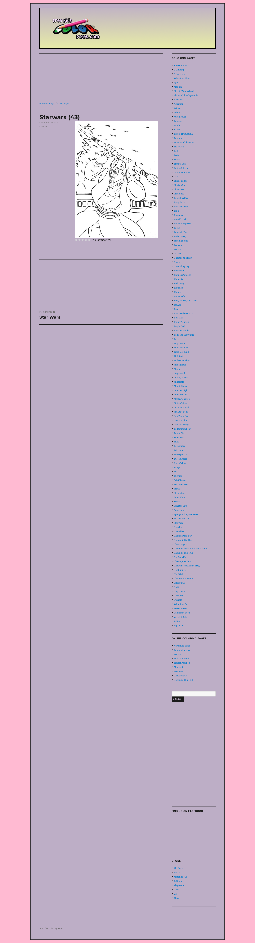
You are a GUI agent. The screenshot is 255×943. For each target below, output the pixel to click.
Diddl (176, 211)
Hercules (178, 288)
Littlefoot (178, 356)
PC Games (179, 881)
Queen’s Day (180, 463)
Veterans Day (180, 608)
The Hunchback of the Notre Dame (190, 548)
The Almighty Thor (183, 540)
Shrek (177, 489)
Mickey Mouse (181, 377)
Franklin (178, 245)
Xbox (176, 898)
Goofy (177, 262)
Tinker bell (179, 583)
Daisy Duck (179, 202)
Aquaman (178, 104)
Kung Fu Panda (181, 330)
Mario (177, 369)
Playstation (179, 885)
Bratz (176, 155)
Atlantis (178, 112)
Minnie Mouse (181, 386)
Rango (177, 467)
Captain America (182, 172)
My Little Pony (181, 412)
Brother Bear (180, 164)
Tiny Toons (179, 591)
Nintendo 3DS (180, 877)
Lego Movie (179, 343)
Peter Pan (179, 437)
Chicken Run (180, 185)
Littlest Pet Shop (182, 360)
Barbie (177, 129)
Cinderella (179, 194)
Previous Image (46, 103)
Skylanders (179, 493)
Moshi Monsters (182, 399)
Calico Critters (181, 168)
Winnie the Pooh (182, 613)
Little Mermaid (181, 352)
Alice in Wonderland (184, 91)
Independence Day (183, 313)
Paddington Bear (182, 429)
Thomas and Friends (184, 578)
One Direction (180, 420)
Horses (177, 292)
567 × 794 (43, 126)
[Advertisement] (101, 77)
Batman (178, 138)
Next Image (63, 103)
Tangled (178, 527)
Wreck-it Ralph (181, 617)
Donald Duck (180, 219)
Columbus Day (181, 198)
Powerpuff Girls (181, 454)
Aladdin (178, 87)
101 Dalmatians (181, 65)
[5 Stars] (89, 239)
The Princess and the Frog (187, 566)
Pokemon (178, 450)
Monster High (180, 390)
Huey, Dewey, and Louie (185, 300)
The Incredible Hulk (183, 553)
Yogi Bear (178, 625)
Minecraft (179, 382)
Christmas (179, 189)
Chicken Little (180, 181)
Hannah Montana (182, 275)
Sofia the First (180, 506)
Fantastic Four (181, 232)
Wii (175, 894)
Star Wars (178, 523)
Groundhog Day (181, 266)
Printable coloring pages (51, 928)
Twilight (178, 600)
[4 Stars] (85, 239)
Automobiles (180, 117)
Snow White (179, 497)
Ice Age (177, 305)
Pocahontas (179, 446)
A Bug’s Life (179, 74)
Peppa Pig (179, 433)
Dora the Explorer (182, 223)
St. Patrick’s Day (181, 519)
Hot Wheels (179, 296)
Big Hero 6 (179, 147)
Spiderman (179, 510)
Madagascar (180, 365)
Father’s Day (180, 236)
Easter (177, 228)
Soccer (177, 501)
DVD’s (177, 872)
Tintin (177, 587)
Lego (176, 339)
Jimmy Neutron (181, 322)
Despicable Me (181, 206)
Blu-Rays (178, 868)
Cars (176, 176)
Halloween (179, 271)
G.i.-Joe (177, 253)
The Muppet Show (183, 561)
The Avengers (180, 544)
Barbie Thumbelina (183, 134)
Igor (176, 309)
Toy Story (178, 595)
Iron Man (178, 318)
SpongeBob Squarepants (186, 514)
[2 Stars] (79, 239)
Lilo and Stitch (181, 347)
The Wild (178, 574)
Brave (177, 159)
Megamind (179, 373)
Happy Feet (179, 279)
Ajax (176, 82)
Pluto (176, 442)
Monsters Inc (180, 395)
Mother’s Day (180, 403)
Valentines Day (181, 604)
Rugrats (178, 476)
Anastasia (179, 99)
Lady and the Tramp (184, 335)
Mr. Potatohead (181, 407)
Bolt (176, 151)
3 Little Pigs (179, 70)
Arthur (177, 108)
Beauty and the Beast (184, 142)
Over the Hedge (181, 424)
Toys (176, 889)
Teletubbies (179, 531)
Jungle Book (180, 326)
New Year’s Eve (181, 416)
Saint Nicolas (180, 480)
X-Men (177, 621)
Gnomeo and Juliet (183, 258)
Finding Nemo (181, 241)
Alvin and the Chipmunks (186, 95)
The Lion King (181, 557)
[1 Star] (76, 239)
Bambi (177, 125)
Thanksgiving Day (183, 536)
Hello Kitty (179, 283)
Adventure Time (182, 78)
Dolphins (178, 215)
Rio (175, 471)
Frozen (177, 249)
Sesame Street (181, 484)
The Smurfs (179, 570)
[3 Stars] (82, 239)
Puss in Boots (180, 459)
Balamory (179, 121)
